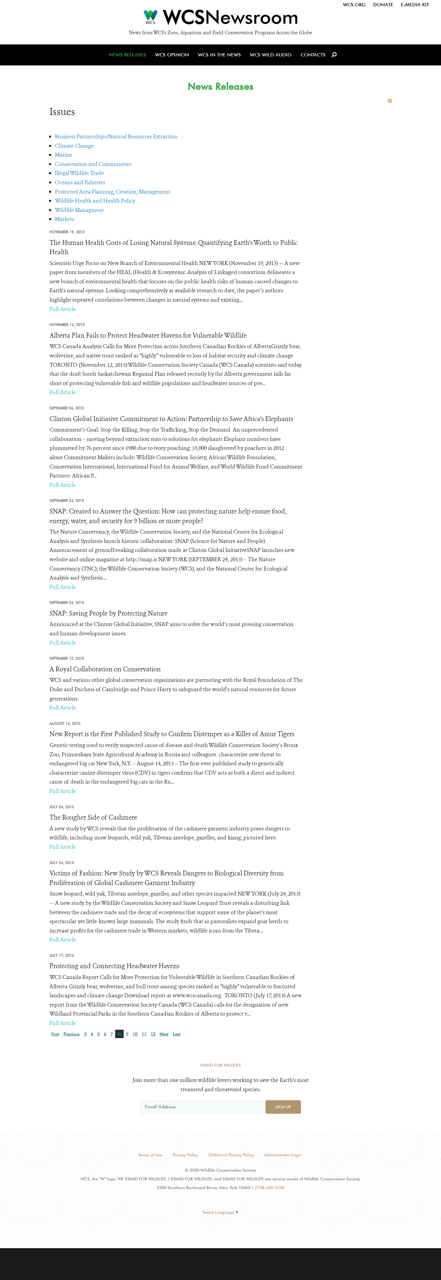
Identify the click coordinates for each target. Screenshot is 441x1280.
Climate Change (74, 145)
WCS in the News (219, 55)
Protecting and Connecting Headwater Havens (114, 966)
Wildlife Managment (79, 210)
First (55, 1034)
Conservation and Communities (93, 164)
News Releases (127, 55)
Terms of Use (150, 1154)
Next (164, 1034)
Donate (383, 5)
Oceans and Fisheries (80, 182)
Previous (72, 1034)
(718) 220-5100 (269, 1187)
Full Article (63, 309)
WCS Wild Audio (271, 55)
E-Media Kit (415, 5)
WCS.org (354, 5)
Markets (64, 219)
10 (135, 1034)
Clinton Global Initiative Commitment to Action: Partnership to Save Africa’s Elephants (171, 419)
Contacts (313, 55)
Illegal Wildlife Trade (79, 173)
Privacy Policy (185, 1154)
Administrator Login (283, 1154)
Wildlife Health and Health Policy (95, 200)
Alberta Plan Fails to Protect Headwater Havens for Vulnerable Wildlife (148, 335)
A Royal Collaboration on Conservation (105, 669)
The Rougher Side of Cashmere (93, 817)
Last (176, 1034)
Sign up (283, 1106)
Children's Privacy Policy (231, 1154)
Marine (63, 154)
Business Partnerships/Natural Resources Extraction (116, 136)
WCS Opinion (172, 55)
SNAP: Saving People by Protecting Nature (108, 613)
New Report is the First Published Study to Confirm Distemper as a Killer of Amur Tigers (172, 734)
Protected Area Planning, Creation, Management (112, 191)
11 (144, 1034)
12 (153, 1034)
